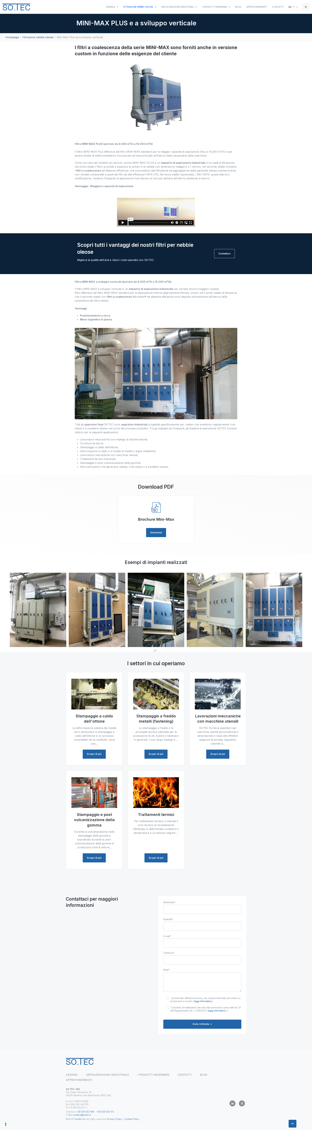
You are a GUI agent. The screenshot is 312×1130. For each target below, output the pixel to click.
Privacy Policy (114, 1119)
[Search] (306, 7)
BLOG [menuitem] (203, 1074)
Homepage (12, 37)
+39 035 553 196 (85, 1111)
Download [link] (156, 532)
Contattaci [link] (224, 253)
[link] (16, 6)
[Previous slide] (15, 612)
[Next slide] (297, 612)
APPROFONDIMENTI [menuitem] (79, 1080)
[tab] (155, 650)
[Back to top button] (292, 1124)
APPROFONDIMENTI (256, 6)
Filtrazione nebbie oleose (37, 37)
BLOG (238, 6)
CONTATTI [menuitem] (185, 1074)
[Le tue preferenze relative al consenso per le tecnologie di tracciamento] (6, 1124)
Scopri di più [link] (94, 754)
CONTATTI (278, 6)
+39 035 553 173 (105, 1111)
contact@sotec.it (82, 1114)
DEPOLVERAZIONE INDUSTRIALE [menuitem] (107, 1074)
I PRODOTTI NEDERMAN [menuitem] (153, 1074)
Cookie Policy (131, 1119)
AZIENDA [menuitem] (72, 1074)
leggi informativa (203, 1001)
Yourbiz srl (79, 1119)
